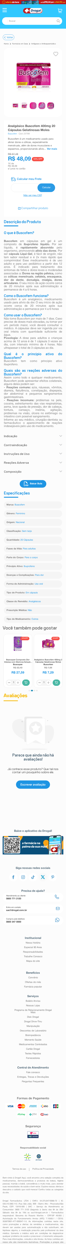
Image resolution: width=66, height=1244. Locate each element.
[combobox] (32, 21)
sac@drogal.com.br (39, 1213)
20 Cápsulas (26, 540)
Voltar (10, 37)
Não (30, 610)
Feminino (20, 514)
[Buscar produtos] (58, 21)
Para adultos (29, 549)
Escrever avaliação (33, 784)
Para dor (39, 575)
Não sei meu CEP (32, 195)
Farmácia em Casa (20, 44)
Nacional (20, 522)
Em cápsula (32, 593)
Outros (35, 619)
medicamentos (9, 1181)
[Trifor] (33, 2)
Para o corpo (31, 558)
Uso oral (39, 584)
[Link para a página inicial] (6, 44)
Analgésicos (35, 602)
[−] (9, 682)
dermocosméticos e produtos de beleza (37, 1181)
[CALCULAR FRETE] (46, 187)
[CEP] (33, 184)
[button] (4, 10)
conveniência (31, 1184)
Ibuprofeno (29, 566)
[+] (18, 682)
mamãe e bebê (18, 1184)
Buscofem (20, 505)
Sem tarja (27, 531)
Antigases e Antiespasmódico (43, 44)
